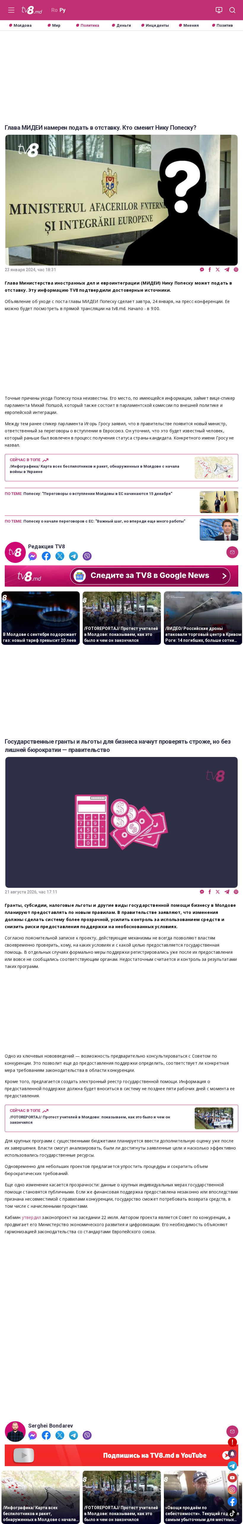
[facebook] (210, 270)
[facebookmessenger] (202, 270)
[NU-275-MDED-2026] (121, 1328)
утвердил (32, 1217)
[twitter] (217, 270)
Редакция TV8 (46, 546)
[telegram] (226, 270)
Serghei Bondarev (50, 1425)
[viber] (236, 270)
